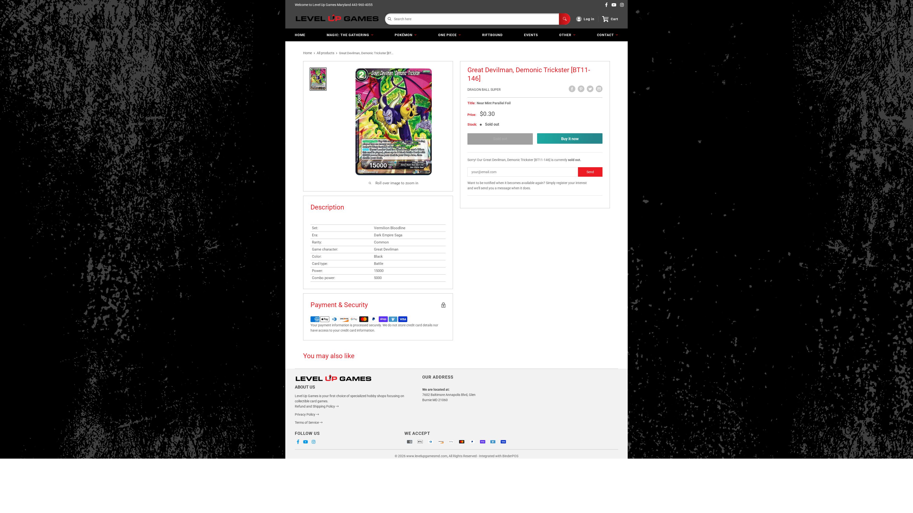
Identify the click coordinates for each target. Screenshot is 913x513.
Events (531, 35)
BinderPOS (510, 456)
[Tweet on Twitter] (590, 89)
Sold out (500, 139)
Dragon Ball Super (484, 89)
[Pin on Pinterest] (581, 89)
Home (300, 35)
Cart (614, 19)
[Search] (564, 19)
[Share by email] (599, 89)
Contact (606, 35)
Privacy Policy (305, 414)
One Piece (448, 35)
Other (566, 35)
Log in (589, 19)
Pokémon (404, 35)
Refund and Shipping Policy (315, 406)
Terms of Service (307, 422)
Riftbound (492, 35)
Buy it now (570, 139)
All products (325, 53)
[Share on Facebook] (572, 89)
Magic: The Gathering (349, 35)
